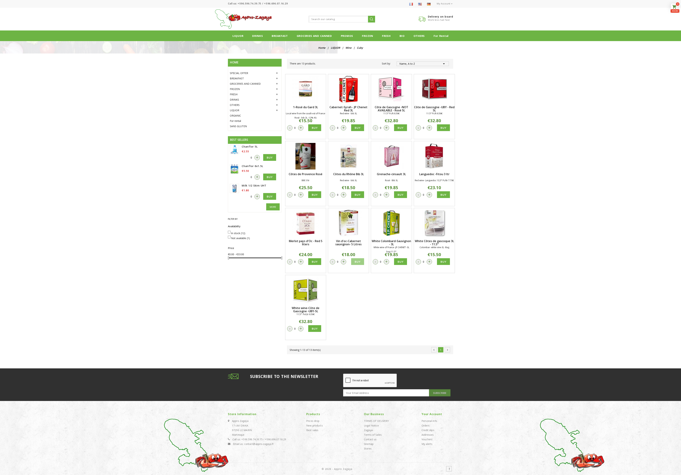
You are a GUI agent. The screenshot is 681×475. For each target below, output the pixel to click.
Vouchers (427, 439)
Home (234, 62)
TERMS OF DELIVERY (376, 421)
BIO (402, 36)
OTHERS (419, 36)
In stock (238, 233)
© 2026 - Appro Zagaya (337, 469)
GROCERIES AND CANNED (314, 36)
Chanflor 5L (250, 146)
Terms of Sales (373, 434)
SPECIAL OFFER (239, 73)
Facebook (449, 468)
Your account (432, 414)
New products (314, 425)
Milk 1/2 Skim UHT (254, 185)
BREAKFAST (280, 36)
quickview (305, 89)
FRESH (386, 36)
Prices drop (313, 421)
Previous (434, 350)
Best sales (312, 430)
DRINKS (257, 36)
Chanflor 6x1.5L (252, 166)
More (273, 206)
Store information (242, 414)
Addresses (428, 434)
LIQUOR (237, 36)
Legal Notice (371, 425)
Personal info (429, 421)
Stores (368, 448)
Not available (240, 238)
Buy (270, 157)
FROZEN (367, 36)
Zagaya (368, 430)
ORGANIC (235, 115)
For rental (441, 36)
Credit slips (428, 430)
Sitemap (368, 444)
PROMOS (347, 36)
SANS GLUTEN (238, 126)
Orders (426, 425)
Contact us (370, 439)
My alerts (427, 444)
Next (447, 350)
